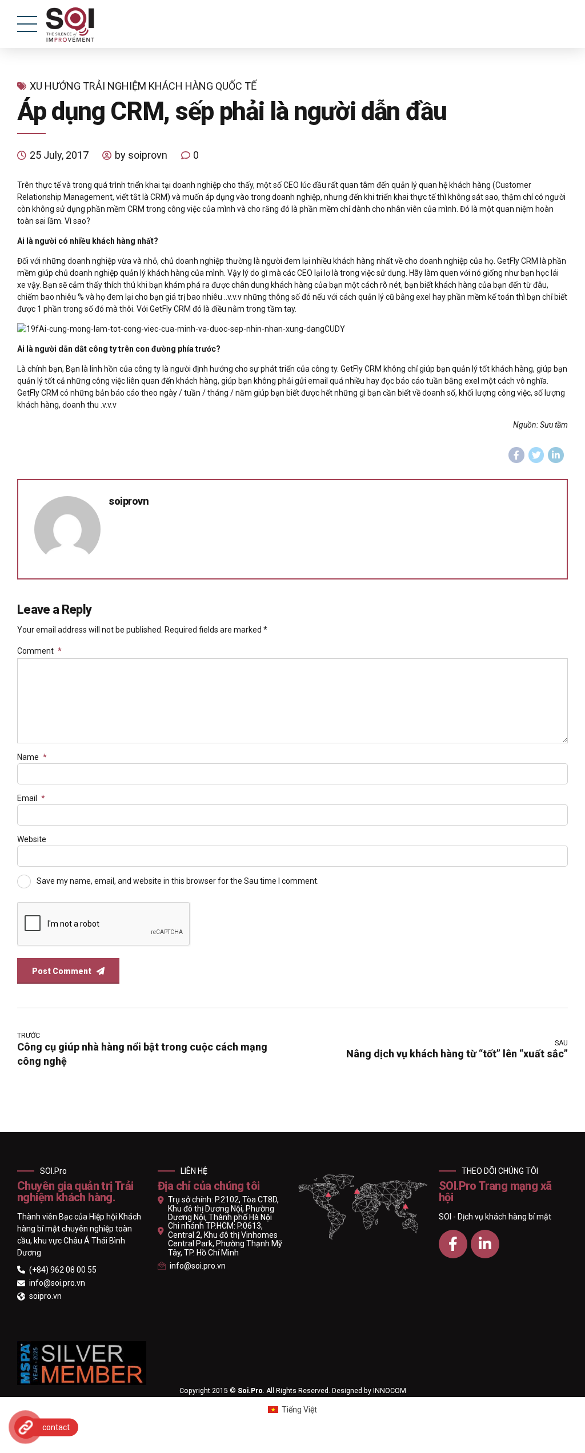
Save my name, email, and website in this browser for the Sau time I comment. (178, 880)
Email (31, 798)
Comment (39, 650)
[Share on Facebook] (516, 455)
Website (31, 839)
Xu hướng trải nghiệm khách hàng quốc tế (143, 86)
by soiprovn (141, 155)
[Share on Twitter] (536, 455)
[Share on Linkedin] (556, 455)
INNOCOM (389, 1391)
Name (32, 757)
